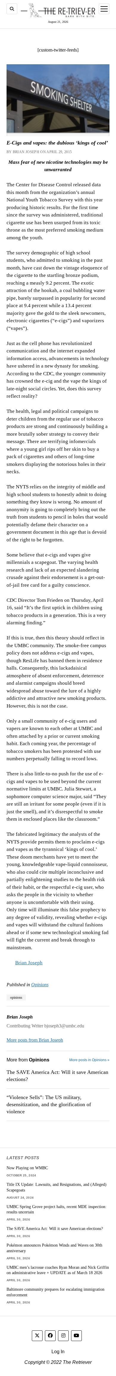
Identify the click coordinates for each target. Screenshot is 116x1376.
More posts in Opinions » (89, 1060)
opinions (16, 997)
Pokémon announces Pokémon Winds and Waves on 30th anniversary (54, 1248)
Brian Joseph (29, 963)
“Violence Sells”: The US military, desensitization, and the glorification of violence (49, 1104)
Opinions (39, 984)
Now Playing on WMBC (27, 1167)
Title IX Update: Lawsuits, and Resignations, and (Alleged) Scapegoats (56, 1187)
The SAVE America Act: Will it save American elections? (57, 1075)
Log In (58, 1351)
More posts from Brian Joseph (35, 1040)
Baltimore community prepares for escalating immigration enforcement (55, 1292)
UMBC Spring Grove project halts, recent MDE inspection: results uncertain (56, 1209)
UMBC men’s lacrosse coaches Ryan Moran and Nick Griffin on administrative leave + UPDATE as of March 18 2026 (58, 1270)
